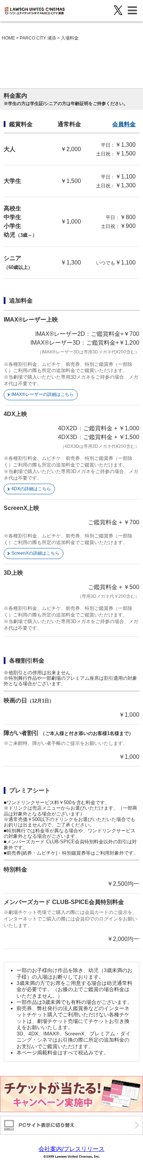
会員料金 (124, 124)
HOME (8, 38)
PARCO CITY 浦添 (38, 38)
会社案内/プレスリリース (71, 1149)
